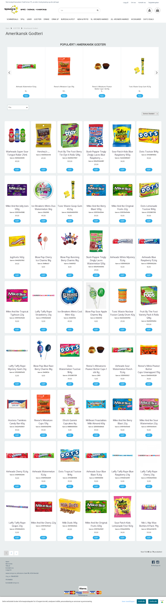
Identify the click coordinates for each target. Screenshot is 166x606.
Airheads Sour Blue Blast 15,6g (96, 473)
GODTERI (16, 28)
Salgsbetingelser (153, 2)
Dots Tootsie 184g (148, 151)
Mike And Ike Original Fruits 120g (96, 524)
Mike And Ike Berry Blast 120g (96, 207)
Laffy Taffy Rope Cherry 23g (148, 473)
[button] (9, 72)
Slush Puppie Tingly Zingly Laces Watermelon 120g (96, 260)
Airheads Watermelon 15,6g (26, 87)
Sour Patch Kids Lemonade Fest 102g (122, 524)
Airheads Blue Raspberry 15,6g (149, 259)
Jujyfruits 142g (17, 257)
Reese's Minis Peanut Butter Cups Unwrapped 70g (149, 369)
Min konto (9, 564)
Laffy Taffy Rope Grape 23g (17, 524)
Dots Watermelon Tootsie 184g (70, 369)
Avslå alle (141, 601)
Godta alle (153, 601)
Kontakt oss (142, 2)
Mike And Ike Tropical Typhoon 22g (17, 313)
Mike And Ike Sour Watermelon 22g (149, 422)
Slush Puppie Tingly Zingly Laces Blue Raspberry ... (96, 154)
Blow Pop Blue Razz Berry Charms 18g (43, 367)
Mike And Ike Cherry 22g (43, 522)
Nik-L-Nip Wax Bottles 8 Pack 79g (148, 524)
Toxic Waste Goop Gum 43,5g (140, 87)
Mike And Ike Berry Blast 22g (122, 422)
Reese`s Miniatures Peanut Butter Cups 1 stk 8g (96, 369)
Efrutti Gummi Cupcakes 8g (70, 422)
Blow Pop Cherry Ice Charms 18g (43, 259)
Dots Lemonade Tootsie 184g (149, 207)
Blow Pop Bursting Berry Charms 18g (69, 259)
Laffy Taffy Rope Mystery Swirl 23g (17, 367)
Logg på (125, 2)
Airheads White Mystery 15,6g (122, 259)
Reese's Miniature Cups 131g (64, 87)
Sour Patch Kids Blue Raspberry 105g (122, 153)
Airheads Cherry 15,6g (17, 471)
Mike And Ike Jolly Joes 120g (17, 207)
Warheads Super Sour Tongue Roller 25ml (17, 153)
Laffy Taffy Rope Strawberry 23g (43, 313)
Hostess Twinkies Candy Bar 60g (17, 422)
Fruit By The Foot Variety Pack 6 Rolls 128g (149, 314)
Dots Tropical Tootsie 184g (69, 473)
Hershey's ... (43, 151)
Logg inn (9, 570)
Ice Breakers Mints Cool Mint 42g (70, 313)
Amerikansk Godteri (31, 28)
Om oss (133, 2)
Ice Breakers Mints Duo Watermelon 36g (43, 207)
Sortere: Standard (148, 113)
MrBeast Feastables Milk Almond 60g (96, 422)
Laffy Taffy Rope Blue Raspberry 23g (122, 473)
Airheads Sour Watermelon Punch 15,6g (122, 369)
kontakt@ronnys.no (12, 583)
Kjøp (26, 96)
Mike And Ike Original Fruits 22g (122, 207)
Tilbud (8, 566)
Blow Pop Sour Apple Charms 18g (96, 313)
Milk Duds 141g (69, 522)
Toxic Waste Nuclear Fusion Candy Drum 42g (122, 313)
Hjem (7, 28)
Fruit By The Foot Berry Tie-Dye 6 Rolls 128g (70, 153)
